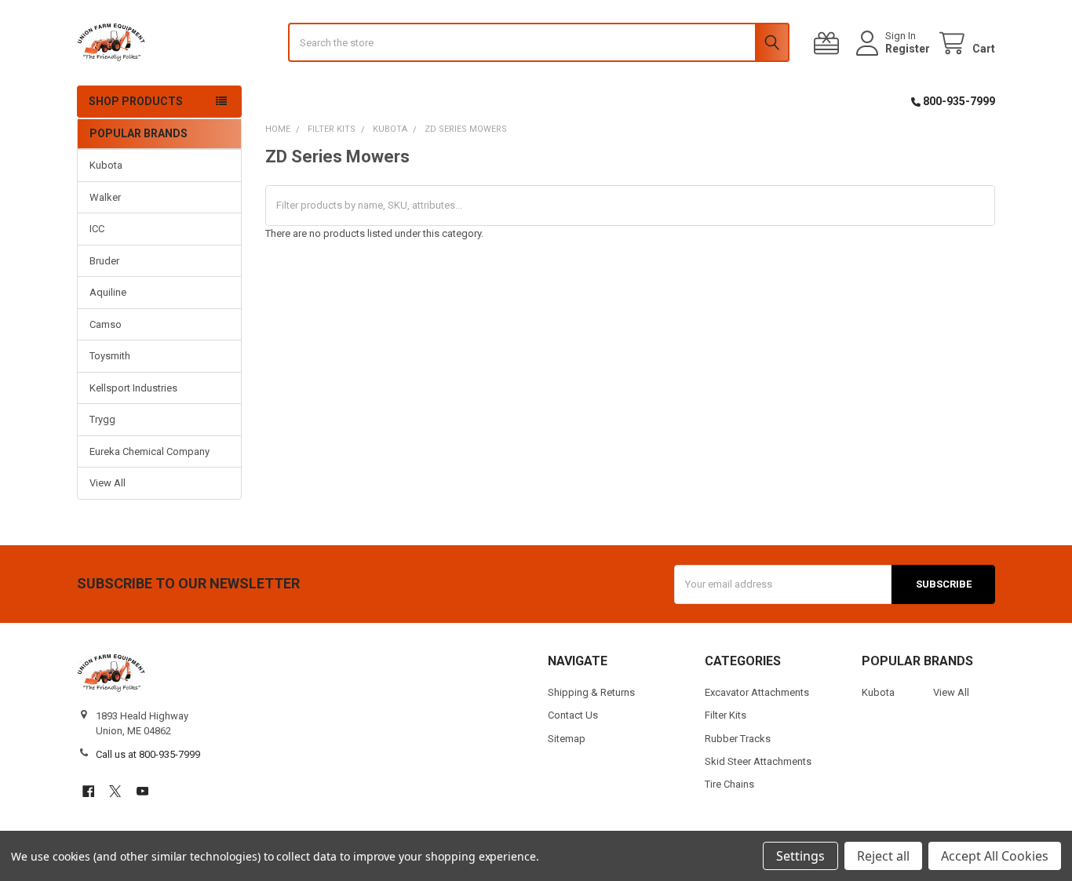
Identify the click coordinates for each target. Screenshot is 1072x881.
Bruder (104, 261)
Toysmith (109, 356)
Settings (800, 856)
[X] (115, 791)
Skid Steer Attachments (758, 761)
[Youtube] (142, 791)
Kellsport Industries (133, 388)
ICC (96, 229)
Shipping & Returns (591, 692)
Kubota (105, 165)
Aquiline (107, 292)
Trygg (102, 419)
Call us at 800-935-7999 (148, 754)
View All (107, 483)
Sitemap (566, 738)
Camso (105, 324)
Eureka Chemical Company (149, 451)
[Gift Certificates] (829, 43)
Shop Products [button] (136, 101)
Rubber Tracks (738, 738)
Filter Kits (725, 715)
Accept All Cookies (994, 856)
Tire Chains (729, 784)
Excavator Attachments (757, 692)
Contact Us (573, 715)
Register (907, 48)
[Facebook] (88, 791)
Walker (105, 197)
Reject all (883, 856)
